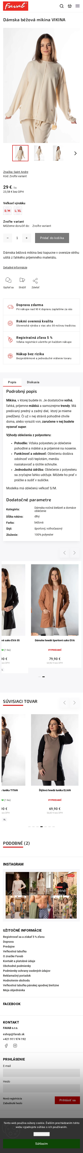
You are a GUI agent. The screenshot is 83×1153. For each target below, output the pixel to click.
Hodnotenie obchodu (16, 980)
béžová (39, 522)
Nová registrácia (12, 1098)
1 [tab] (39, 676)
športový (39, 528)
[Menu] (77, 6)
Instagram (15, 1046)
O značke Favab (13, 956)
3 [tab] (37, 826)
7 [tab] (53, 826)
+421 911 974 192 (14, 1039)
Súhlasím (41, 1144)
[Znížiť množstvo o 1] (7, 238)
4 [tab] (41, 826)
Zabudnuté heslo (12, 1103)
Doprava (8, 941)
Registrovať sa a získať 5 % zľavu (24, 936)
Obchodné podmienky (17, 966)
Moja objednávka (14, 990)
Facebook (6, 1046)
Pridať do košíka (52, 238)
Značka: (15, 172)
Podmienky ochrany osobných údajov (26, 970)
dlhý (37, 516)
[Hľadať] (61, 6)
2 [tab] (43, 676)
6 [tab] (49, 826)
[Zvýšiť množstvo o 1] (26, 238)
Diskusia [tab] (33, 382)
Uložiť (36, 293)
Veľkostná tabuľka (15, 951)
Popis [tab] (12, 382)
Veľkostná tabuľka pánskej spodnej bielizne (31, 985)
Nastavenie (41, 1134)
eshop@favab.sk (13, 1034)
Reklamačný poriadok (17, 975)
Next (74, 552)
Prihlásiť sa (67, 1100)
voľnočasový (54, 528)
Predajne (9, 946)
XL (4, 819)
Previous (65, 552)
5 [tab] (45, 826)
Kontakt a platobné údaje (19, 961)
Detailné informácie (15, 267)
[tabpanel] (54, 614)
